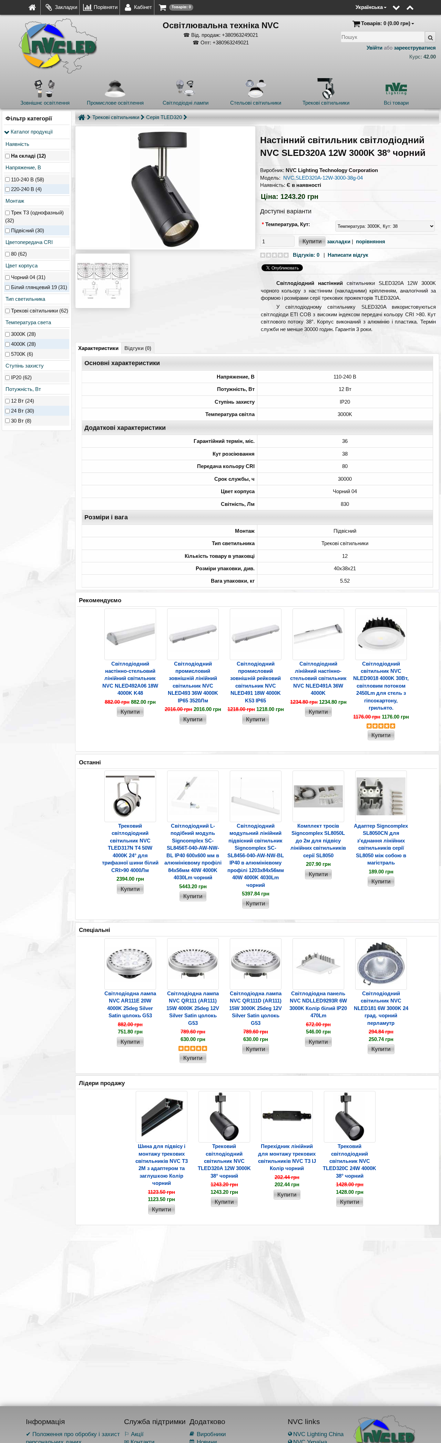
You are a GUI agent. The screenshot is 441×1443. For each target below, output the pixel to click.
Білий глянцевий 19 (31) (39, 287)
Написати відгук (348, 255)
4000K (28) (23, 344)
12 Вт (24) (22, 401)
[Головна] (81, 117)
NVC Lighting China (315, 1434)
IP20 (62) (21, 377)
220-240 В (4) (26, 189)
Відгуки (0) (137, 348)
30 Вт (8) (21, 421)
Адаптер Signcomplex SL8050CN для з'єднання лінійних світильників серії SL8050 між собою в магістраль (381, 844)
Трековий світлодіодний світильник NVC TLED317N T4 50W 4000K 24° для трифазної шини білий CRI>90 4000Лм (130, 848)
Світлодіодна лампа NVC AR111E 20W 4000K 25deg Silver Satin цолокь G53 (130, 1004)
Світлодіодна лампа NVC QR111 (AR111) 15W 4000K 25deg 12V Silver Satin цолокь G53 (192, 1008)
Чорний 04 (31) (28, 277)
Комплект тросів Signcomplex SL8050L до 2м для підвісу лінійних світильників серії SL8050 (318, 840)
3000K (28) (23, 334)
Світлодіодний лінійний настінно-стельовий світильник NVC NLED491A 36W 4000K (318, 678)
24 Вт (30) (22, 411)
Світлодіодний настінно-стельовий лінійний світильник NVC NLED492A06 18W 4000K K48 (130, 678)
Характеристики (98, 348)
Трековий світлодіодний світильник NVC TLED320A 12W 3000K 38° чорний (224, 1161)
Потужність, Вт (22, 389)
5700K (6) (22, 354)
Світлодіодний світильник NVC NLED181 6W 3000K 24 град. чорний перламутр (381, 1008)
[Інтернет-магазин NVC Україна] (32, 7)
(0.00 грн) (385, 23)
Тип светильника (24, 299)
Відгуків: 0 (306, 255)
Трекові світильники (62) (39, 311)
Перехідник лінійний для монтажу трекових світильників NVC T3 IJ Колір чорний (287, 1157)
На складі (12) (28, 156)
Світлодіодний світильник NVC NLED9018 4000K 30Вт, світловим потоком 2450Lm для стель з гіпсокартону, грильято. (381, 686)
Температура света (27, 322)
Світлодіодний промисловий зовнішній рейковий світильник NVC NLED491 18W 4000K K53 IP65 (255, 682)
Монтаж (14, 201)
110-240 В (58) (27, 179)
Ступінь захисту (24, 366)
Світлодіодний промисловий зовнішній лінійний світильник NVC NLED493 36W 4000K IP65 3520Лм (193, 682)
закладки (338, 241)
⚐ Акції (134, 1434)
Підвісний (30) (27, 230)
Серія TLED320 (164, 117)
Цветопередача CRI (28, 242)
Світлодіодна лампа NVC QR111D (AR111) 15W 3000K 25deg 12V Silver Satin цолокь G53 (255, 1008)
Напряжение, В (22, 167)
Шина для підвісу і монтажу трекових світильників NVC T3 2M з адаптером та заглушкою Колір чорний (161, 1164)
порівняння (370, 241)
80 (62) (19, 254)
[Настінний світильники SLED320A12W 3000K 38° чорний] (165, 188)
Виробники (207, 1434)
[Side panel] (351, 3)
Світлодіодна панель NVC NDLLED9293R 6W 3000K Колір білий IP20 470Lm (318, 1004)
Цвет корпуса (21, 265)
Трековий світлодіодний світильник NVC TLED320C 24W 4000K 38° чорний (349, 1161)
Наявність (16, 144)
